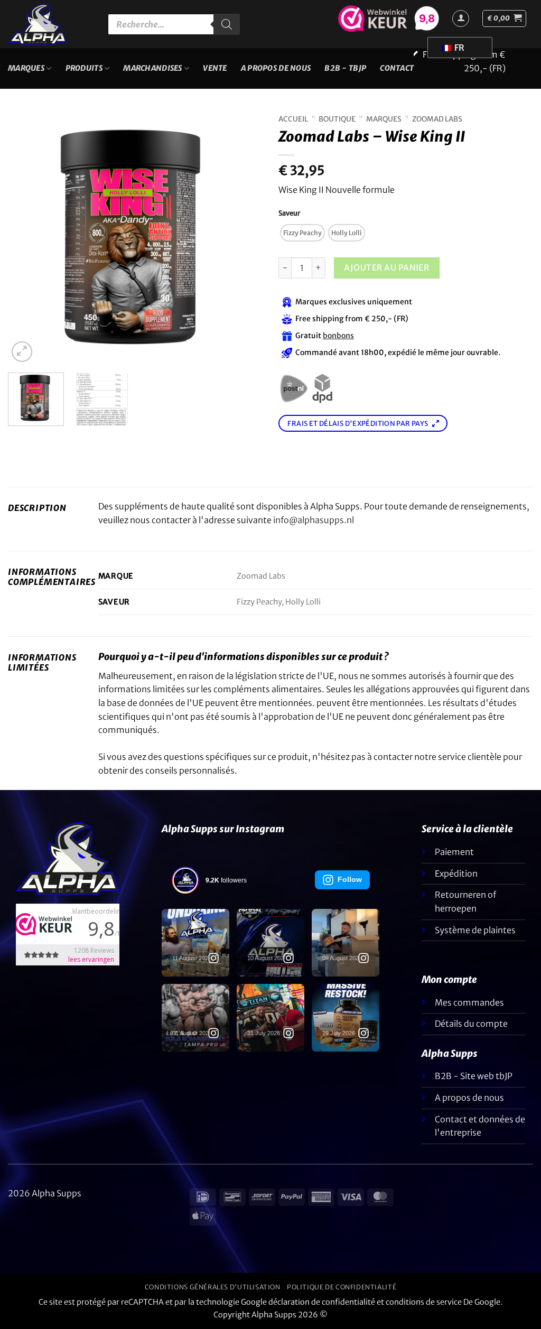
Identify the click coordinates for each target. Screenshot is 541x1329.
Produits (84, 68)
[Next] (244, 237)
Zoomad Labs (437, 119)
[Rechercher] (226, 24)
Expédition (456, 873)
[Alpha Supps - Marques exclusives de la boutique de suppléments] (50, 24)
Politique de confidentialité (341, 1287)
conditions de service (424, 1302)
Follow (350, 879)
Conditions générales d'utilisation (213, 1287)
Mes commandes (469, 1002)
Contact (397, 68)
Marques (26, 68)
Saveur (289, 213)
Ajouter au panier (386, 268)
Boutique (337, 119)
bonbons (338, 335)
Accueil (293, 119)
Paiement (454, 852)
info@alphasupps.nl (313, 520)
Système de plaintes (475, 930)
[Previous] (26, 237)
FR (458, 47)
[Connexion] (460, 18)
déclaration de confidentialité (321, 1302)
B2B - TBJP (345, 68)
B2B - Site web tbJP (473, 1076)
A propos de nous (276, 68)
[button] (504, 18)
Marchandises (152, 68)
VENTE (215, 68)
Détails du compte (471, 1023)
